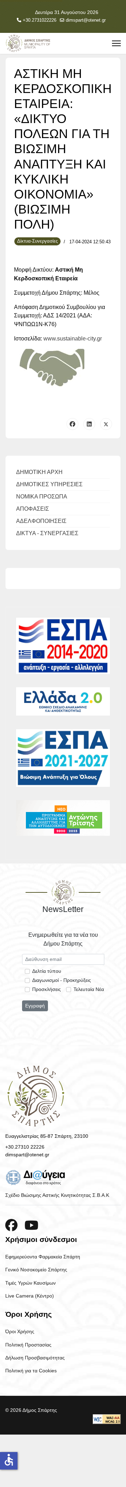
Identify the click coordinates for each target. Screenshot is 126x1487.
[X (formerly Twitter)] (106, 424)
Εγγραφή (35, 1005)
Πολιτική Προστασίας (28, 1345)
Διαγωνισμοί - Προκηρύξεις (61, 980)
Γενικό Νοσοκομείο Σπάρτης (36, 1269)
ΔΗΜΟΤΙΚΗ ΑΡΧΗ (39, 472)
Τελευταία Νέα (89, 989)
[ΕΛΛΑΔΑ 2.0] (63, 701)
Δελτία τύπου (46, 971)
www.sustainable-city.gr (72, 339)
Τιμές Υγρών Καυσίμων (30, 1283)
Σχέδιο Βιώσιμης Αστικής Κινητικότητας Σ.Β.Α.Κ (57, 1195)
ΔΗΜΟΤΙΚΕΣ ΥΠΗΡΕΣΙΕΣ (49, 484)
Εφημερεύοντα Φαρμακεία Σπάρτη (42, 1256)
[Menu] (116, 43)
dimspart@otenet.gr (86, 20)
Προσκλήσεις (46, 989)
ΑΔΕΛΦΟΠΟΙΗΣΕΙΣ (41, 521)
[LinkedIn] (89, 424)
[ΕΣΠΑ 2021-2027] (63, 758)
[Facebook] (72, 424)
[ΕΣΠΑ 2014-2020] (63, 646)
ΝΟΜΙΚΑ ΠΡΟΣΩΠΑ (41, 497)
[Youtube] (31, 1225)
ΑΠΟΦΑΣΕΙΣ (32, 509)
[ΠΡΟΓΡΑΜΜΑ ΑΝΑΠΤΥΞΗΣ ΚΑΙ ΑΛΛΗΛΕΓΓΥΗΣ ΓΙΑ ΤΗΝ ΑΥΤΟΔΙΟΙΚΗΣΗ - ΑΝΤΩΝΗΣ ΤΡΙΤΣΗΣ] (63, 817)
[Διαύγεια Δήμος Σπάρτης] (63, 1177)
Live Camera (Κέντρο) (29, 1296)
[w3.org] (107, 1419)
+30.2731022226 (39, 20)
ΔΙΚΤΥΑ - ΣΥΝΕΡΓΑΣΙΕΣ (47, 533)
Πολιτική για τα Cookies (31, 1370)
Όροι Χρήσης (19, 1331)
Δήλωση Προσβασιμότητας (35, 1357)
